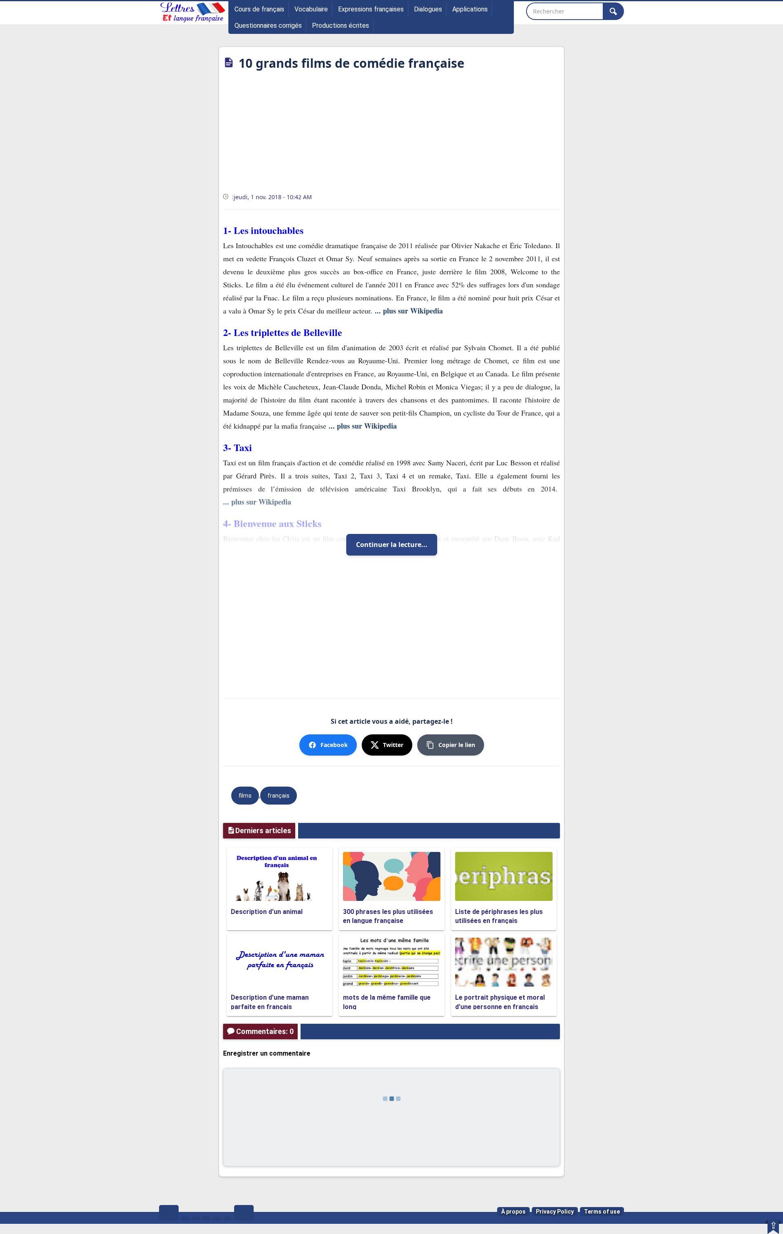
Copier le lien (456, 745)
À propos (513, 1211)
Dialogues (428, 9)
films (245, 795)
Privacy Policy (555, 1211)
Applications (470, 9)
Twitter (393, 745)
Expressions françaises (371, 9)
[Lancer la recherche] (613, 11)
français (279, 795)
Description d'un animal (267, 912)
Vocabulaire (311, 9)
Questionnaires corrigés (268, 25)
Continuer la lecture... (391, 544)
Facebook (334, 745)
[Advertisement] (391, 134)
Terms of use (602, 1211)
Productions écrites (340, 25)
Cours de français (259, 9)
